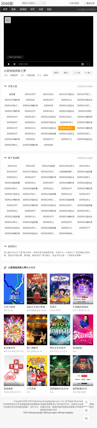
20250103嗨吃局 (30, 105)
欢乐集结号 (9, 348)
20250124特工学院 (49, 200)
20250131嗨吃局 (84, 117)
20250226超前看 (48, 228)
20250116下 (66, 188)
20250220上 (30, 134)
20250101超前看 (84, 172)
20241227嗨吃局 (12, 100)
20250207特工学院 (85, 211)
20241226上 (48, 94)
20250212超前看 (12, 217)
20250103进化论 (84, 100)
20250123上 (48, 111)
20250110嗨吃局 (66, 183)
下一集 (87, 73)
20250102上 (66, 100)
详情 (79, 255)
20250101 (30, 100)
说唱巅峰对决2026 (59, 388)
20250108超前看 (12, 183)
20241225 (30, 166)
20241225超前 (48, 166)
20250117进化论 (66, 105)
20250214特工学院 (67, 128)
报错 (65, 73)
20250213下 (12, 128)
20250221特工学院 (85, 134)
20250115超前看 (30, 188)
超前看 (12, 94)
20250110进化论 (84, 183)
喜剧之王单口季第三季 (38, 307)
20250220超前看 (48, 134)
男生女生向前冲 (58, 348)
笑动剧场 (77, 348)
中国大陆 (31, 75)
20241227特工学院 (85, 94)
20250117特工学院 (85, 105)
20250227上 (66, 139)
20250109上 (30, 183)
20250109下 (48, 183)
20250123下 (30, 111)
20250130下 (12, 117)
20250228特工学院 (13, 145)
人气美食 (31, 388)
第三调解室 (32, 348)
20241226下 (30, 94)
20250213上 (30, 128)
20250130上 (30, 117)
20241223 (12, 166)
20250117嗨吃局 (12, 111)
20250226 (30, 139)
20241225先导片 (66, 166)
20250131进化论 (48, 117)
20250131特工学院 (67, 117)
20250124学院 (84, 111)
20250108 (48, 105)
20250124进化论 (66, 111)
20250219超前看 (30, 222)
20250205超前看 (84, 205)
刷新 (55, 73)
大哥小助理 (9, 307)
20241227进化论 (66, 94)
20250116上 (48, 188)
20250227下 (48, 139)
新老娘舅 (8, 388)
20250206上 (30, 122)
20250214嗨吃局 (84, 128)
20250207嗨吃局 (84, 122)
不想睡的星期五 (81, 307)
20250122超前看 (48, 194)
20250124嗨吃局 (12, 200)
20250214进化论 (48, 128)
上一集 (77, 73)
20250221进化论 (66, 134)
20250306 (48, 145)
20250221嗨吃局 (12, 139)
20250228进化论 (84, 139)
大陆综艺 (14, 75)
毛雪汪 (53, 307)
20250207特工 (66, 122)
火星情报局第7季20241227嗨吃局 (67, 172)
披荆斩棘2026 (80, 388)
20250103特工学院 (13, 105)
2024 (45, 75)
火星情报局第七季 (15, 70)
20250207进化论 (48, 122)
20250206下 (12, 122)
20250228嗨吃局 (30, 145)
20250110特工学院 (13, 188)
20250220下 (12, 134)
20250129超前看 (66, 200)
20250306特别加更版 (67, 233)
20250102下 (48, 100)
